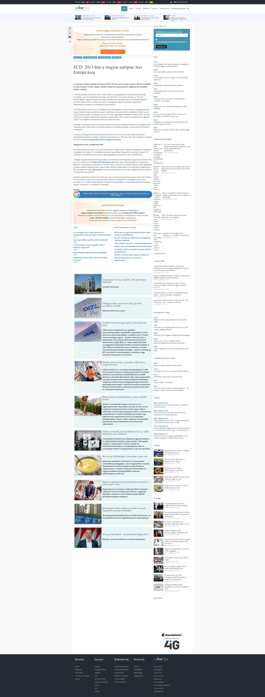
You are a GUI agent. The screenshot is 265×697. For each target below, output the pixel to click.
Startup (97, 691)
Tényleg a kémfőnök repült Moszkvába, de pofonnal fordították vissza (176, 587)
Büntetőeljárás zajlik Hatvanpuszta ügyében (90, 253)
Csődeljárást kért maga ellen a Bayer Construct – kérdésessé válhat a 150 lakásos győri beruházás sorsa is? (170, 285)
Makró (77, 666)
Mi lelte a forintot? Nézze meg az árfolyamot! (131, 255)
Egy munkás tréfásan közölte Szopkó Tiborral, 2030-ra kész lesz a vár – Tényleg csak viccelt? (171, 301)
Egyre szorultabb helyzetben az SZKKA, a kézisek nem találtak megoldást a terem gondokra (172, 277)
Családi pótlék (119, 673)
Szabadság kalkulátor (121, 670)
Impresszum (158, 673)
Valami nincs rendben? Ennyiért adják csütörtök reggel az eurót (176, 478)
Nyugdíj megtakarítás (121, 666)
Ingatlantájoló (138, 676)
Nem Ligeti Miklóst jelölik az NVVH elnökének (90, 240)
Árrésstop (146, 9)
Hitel (96, 676)
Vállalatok (77, 57)
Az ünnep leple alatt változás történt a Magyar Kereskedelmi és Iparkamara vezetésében (177, 514)
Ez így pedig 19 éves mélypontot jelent (105, 139)
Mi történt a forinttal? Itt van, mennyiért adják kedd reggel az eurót (176, 523)
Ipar (96, 688)
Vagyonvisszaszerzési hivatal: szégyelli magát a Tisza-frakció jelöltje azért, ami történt (177, 541)
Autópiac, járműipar (90, 57)
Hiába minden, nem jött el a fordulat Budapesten (132, 243)
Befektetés (78, 673)
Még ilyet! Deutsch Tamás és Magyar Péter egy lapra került (176, 452)
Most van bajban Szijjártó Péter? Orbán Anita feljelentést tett (175, 567)
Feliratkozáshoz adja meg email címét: (169, 32)
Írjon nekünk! (158, 667)
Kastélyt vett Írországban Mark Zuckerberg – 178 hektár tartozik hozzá (176, 234)
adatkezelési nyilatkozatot (168, 42)
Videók (131, 9)
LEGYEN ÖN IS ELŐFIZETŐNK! (112, 205)
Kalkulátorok (164, 9)
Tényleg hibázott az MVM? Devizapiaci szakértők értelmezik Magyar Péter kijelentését (175, 577)
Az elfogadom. (171, 42)
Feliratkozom (161, 47)
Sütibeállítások (158, 691)
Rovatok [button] (155, 9)
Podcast (138, 9)
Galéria (77, 679)
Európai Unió (116, 57)
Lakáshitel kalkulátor (121, 676)
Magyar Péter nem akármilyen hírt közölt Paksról (132, 246)
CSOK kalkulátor (119, 679)
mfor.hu (136, 666)
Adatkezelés (158, 679)
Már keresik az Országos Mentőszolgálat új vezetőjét (173, 469)
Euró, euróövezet (104, 57)
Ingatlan (97, 673)
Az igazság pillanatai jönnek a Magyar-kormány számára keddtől (175, 504)
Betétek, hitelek (100, 679)
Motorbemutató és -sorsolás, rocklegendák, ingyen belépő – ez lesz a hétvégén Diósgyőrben (171, 294)
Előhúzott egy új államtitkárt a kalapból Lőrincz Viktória (174, 460)
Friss (124, 9)
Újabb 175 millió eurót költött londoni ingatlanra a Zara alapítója (173, 216)
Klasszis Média (159, 682)
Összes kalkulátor (120, 682)
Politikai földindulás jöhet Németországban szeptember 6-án (176, 532)
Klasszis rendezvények (178, 9)
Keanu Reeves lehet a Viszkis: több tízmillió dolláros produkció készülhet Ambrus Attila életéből (175, 169)
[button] (171, 2)
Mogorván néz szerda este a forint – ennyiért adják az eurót (176, 487)
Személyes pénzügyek (82, 676)
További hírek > (160, 254)
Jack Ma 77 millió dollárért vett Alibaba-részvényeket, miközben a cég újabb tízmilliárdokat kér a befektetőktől (177, 147)
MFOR (81, 8)
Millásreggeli (138, 673)
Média (97, 685)
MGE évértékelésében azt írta (105, 162)
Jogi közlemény (159, 676)
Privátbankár (138, 670)
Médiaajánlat (158, 670)
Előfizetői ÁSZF (159, 688)
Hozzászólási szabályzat (162, 685)
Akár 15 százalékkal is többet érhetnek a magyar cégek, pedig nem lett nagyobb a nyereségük (176, 195)
